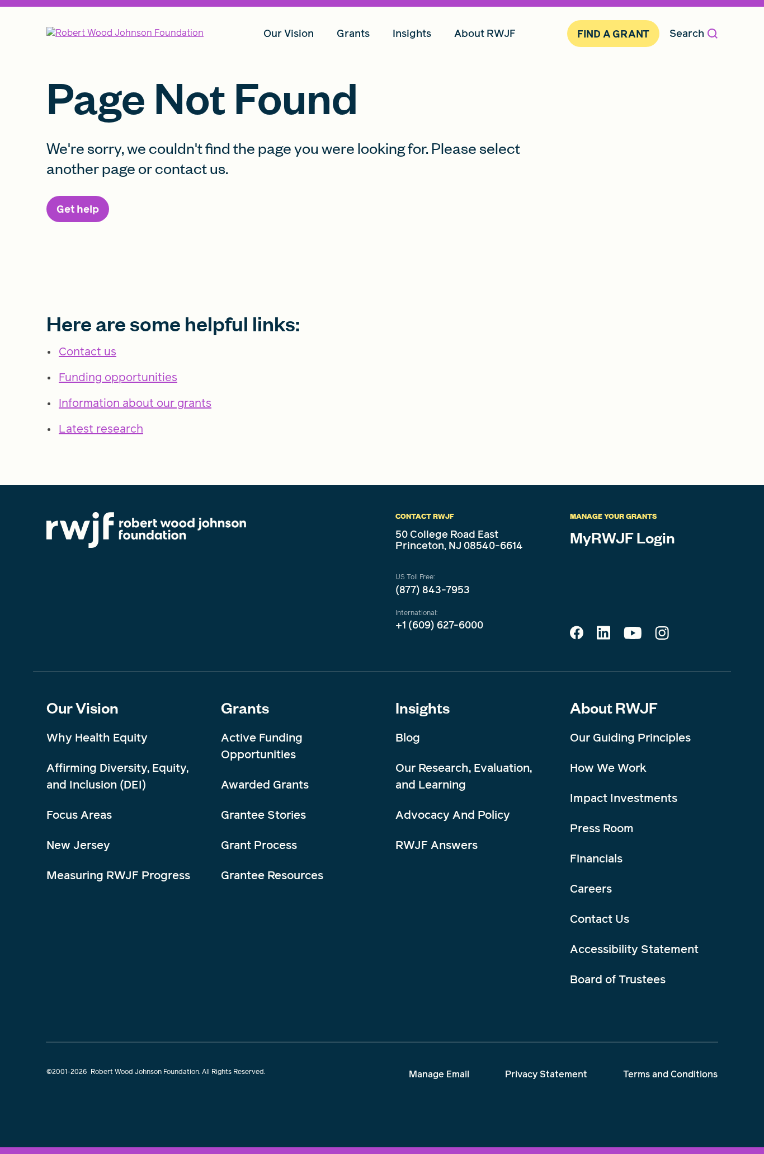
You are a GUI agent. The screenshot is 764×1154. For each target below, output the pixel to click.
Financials (596, 858)
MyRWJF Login (622, 537)
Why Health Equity (97, 737)
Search (686, 33)
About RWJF (614, 707)
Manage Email (439, 1074)
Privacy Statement (546, 1074)
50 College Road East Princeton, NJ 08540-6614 (459, 540)
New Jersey (78, 845)
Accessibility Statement (634, 949)
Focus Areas (79, 815)
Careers (591, 889)
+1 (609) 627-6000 (439, 625)
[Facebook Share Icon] (576, 636)
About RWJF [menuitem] (485, 33)
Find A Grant (613, 34)
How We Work (608, 768)
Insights (422, 707)
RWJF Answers (436, 845)
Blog (407, 737)
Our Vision (82, 707)
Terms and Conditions (670, 1074)
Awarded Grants (265, 784)
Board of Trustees (618, 979)
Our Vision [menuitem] (288, 33)
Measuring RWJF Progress (118, 875)
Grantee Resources (272, 875)
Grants (245, 707)
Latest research (101, 429)
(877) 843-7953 (432, 589)
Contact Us (599, 919)
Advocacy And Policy (452, 815)
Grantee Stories (263, 815)
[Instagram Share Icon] (662, 636)
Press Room (602, 828)
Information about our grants (135, 403)
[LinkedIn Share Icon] (603, 636)
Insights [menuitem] (412, 33)
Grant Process (259, 845)
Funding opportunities (118, 377)
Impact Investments (623, 798)
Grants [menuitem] (353, 33)
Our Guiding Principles (630, 737)
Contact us (87, 351)
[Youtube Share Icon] (633, 635)
